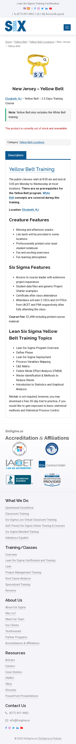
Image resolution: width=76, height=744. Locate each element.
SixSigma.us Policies (50, 738)
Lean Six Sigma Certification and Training (30, 560)
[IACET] (19, 470)
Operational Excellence (19, 507)
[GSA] (52, 470)
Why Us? (10, 613)
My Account (48, 14)
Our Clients (12, 625)
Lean (8, 566)
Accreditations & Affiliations (22, 643)
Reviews (10, 590)
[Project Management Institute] (19, 455)
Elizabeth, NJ (13, 98)
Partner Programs (16, 637)
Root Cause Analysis (18, 578)
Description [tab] (15, 155)
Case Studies (13, 672)
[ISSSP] (52, 455)
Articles (10, 660)
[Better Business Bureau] (19, 486)
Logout (59, 14)
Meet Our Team (14, 619)
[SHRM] (52, 486)
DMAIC (9, 678)
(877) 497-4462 (25, 14)
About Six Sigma (15, 607)
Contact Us (15, 705)
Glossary (10, 690)
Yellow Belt (20, 42)
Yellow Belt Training (32, 169)
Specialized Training (17, 584)
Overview (11, 554)
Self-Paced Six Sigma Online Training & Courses (35, 525)
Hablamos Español (16, 537)
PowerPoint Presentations (21, 696)
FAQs (8, 684)
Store (8, 42)
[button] (45, 60)
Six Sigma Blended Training (22, 531)
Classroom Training (17, 513)
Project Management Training (23, 572)
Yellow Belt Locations (41, 42)
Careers (10, 666)
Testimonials (13, 631)
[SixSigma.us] (15, 26)
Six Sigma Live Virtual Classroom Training (31, 519)
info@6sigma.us (19, 720)
